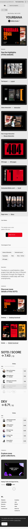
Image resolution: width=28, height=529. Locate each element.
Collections (3, 502)
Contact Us (17, 510)
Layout (13, 81)
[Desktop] (14, 305)
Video (12, 255)
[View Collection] (14, 469)
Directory (3, 506)
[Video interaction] (14, 94)
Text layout (4, 81)
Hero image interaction (7, 133)
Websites (3, 500)
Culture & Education (6, 252)
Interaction (17, 107)
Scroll (19, 188)
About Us (17, 508)
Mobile (3, 343)
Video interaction (6, 107)
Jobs (16, 502)
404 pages (13, 162)
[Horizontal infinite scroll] (14, 175)
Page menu (4, 214)
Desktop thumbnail (14, 317)
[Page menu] (14, 201)
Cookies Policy (17, 520)
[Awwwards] (5, 5)
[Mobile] (14, 330)
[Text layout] (14, 68)
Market (16, 504)
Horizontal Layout (19, 252)
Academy (17, 500)
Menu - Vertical (20, 255)
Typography (5, 255)
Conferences (4, 508)
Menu (12, 214)
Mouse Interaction (9, 136)
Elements (3, 504)
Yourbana (14, 17)
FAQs (16, 506)
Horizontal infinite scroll (8, 188)
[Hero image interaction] (14, 121)
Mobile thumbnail (13, 343)
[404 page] (14, 149)
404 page (4, 162)
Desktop (3, 317)
